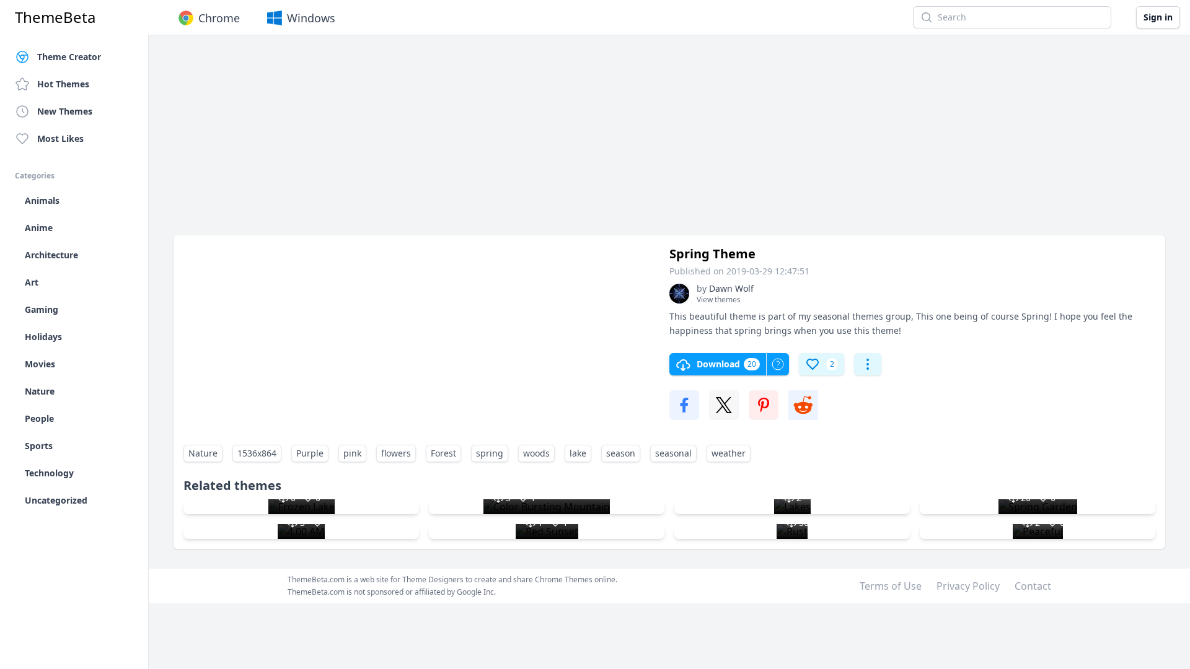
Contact (1033, 586)
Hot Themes (63, 84)
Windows (311, 18)
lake (578, 453)
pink (352, 453)
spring (489, 453)
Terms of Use (891, 586)
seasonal (673, 453)
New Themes (64, 111)
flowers (396, 453)
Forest (443, 453)
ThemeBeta (55, 17)
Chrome (219, 18)
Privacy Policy (968, 586)
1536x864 (256, 453)
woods (536, 453)
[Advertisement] (545, 141)
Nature (203, 453)
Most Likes (60, 138)
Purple (310, 453)
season (620, 453)
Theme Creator (69, 57)
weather (729, 453)
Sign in (1158, 17)
